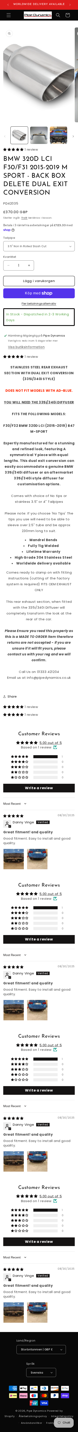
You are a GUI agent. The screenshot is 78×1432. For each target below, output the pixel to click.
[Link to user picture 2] (37, 859)
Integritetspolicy (62, 1416)
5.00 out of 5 (50, 742)
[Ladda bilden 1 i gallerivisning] (19, 135)
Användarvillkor (31, 1423)
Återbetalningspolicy (33, 1416)
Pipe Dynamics (36, 1411)
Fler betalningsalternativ (39, 303)
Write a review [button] (39, 787)
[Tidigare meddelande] (8, 5)
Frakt (24, 217)
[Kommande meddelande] (70, 5)
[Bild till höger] (73, 136)
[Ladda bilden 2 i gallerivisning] (38, 135)
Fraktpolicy (53, 1423)
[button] (8, 15)
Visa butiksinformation (26, 347)
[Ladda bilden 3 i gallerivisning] (58, 135)
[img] (13, 816)
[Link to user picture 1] (13, 859)
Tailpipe (9, 238)
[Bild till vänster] (5, 136)
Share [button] (12, 696)
